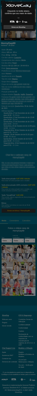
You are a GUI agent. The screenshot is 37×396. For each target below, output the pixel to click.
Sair (18, 17)
